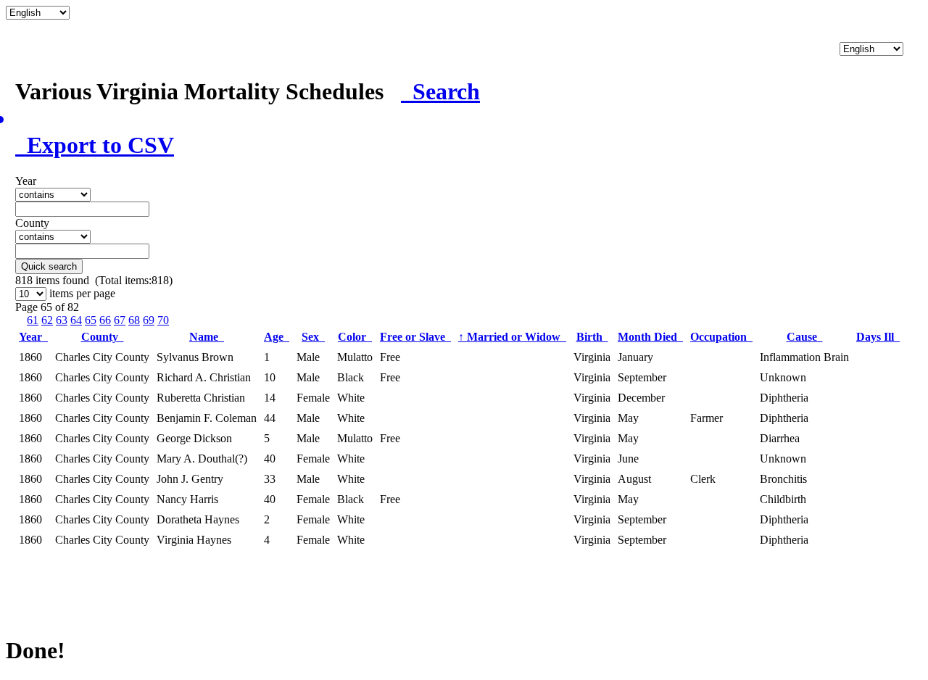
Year (33, 337)
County (102, 337)
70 (163, 320)
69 (148, 320)
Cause (805, 337)
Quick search (49, 266)
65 (90, 320)
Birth (592, 337)
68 (134, 320)
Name (206, 337)
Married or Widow (512, 337)
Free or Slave (415, 337)
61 (32, 320)
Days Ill (878, 337)
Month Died (650, 337)
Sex (313, 337)
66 (105, 320)
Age (276, 337)
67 (119, 320)
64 (76, 320)
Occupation (721, 337)
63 (61, 320)
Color (355, 337)
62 (47, 320)
